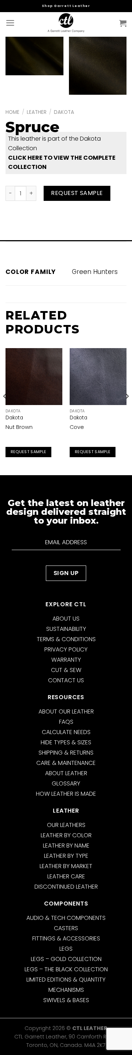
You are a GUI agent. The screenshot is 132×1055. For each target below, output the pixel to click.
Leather (37, 112)
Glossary (66, 783)
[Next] (127, 410)
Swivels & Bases (66, 1000)
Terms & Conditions (66, 639)
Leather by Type (66, 856)
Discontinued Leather (66, 886)
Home (12, 112)
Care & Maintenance (66, 763)
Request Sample (77, 193)
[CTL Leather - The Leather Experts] (66, 23)
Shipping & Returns (66, 752)
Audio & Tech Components (66, 918)
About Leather (66, 773)
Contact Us (66, 680)
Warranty (66, 660)
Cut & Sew (66, 670)
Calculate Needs (66, 732)
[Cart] (122, 23)
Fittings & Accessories (66, 938)
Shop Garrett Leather (66, 6)
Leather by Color (66, 835)
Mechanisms (66, 990)
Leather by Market (66, 866)
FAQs (66, 722)
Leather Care (66, 876)
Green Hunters (95, 271)
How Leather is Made (66, 794)
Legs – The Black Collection (66, 969)
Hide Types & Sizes (66, 742)
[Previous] (5, 410)
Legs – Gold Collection (66, 959)
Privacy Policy (66, 649)
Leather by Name (66, 845)
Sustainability (66, 629)
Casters (66, 928)
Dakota (64, 112)
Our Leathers (66, 825)
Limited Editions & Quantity (66, 979)
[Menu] (10, 23)
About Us (66, 618)
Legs (66, 949)
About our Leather (66, 711)
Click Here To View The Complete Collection (61, 162)
